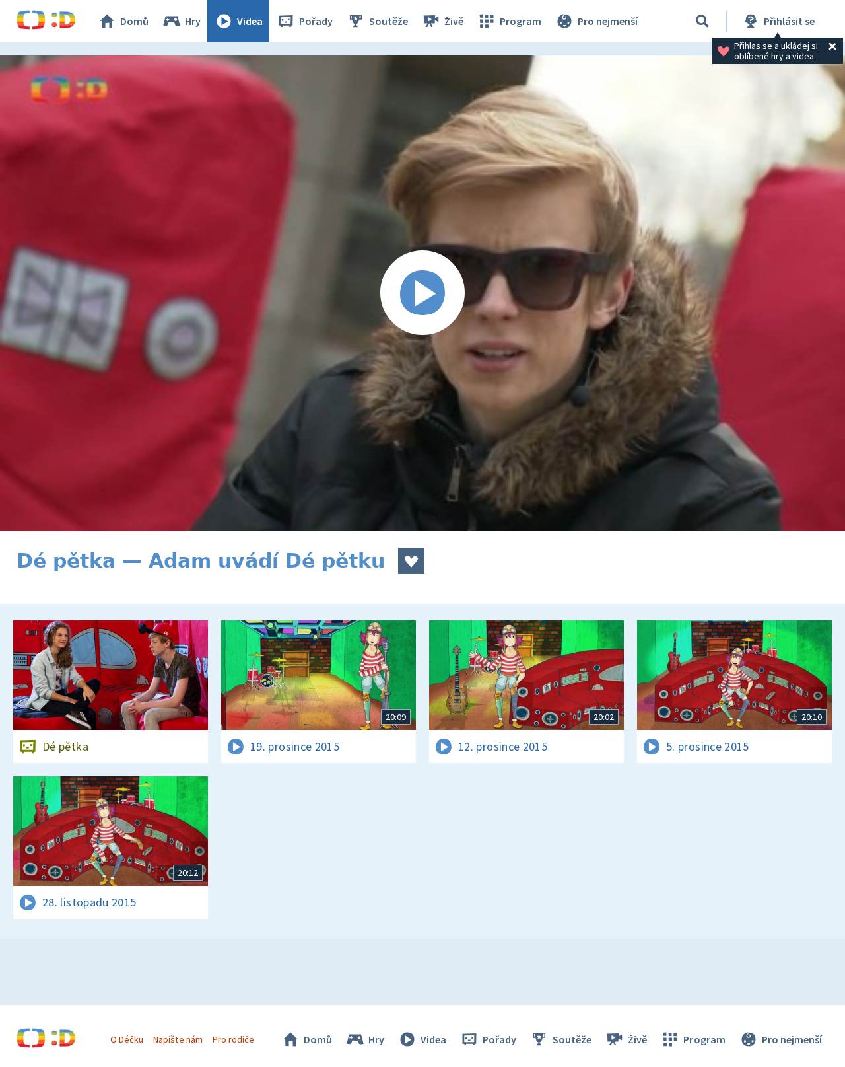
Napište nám (177, 1039)
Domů (134, 21)
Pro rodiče (233, 1039)
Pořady (316, 21)
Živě (453, 21)
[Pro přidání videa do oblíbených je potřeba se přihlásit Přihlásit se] (411, 561)
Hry (193, 21)
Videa (250, 21)
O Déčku (126, 1039)
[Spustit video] (422, 293)
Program (520, 21)
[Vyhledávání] (702, 21)
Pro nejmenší (608, 21)
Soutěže (388, 21)
